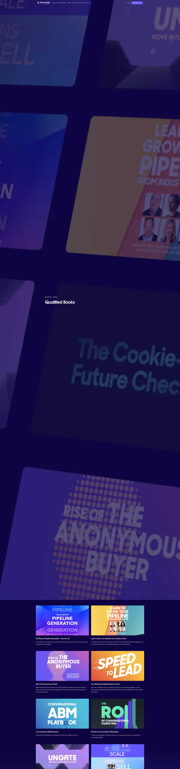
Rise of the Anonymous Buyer (46, 684)
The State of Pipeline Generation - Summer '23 (53, 639)
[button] (54, 3)
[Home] (43, 3)
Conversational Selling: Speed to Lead (105, 684)
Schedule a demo (137, 2)
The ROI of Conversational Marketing (104, 732)
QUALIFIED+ (48, 297)
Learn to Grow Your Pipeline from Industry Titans (108, 639)
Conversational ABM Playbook (47, 732)
